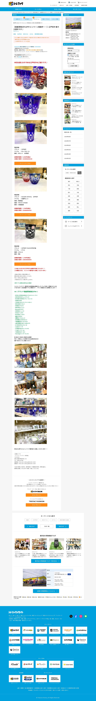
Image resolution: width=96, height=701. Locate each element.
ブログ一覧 (46, 526)
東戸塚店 (76, 597)
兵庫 (69, 199)
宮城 (69, 203)
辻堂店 (65, 597)
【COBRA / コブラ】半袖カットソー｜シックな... (77, 88)
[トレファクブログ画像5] (30, 242)
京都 (78, 196)
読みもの (62, 5)
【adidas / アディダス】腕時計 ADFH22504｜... (77, 116)
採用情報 (77, 5)
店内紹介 (27, 19)
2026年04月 (67, 154)
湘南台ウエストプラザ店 (51, 597)
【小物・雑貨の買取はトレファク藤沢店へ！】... (77, 111)
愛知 (78, 203)
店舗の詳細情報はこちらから (46, 591)
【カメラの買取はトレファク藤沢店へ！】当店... (77, 106)
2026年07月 (67, 141)
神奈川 (77, 181)
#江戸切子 (19, 34)
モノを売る (38, 9)
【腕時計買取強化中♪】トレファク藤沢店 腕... (77, 122)
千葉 (69, 189)
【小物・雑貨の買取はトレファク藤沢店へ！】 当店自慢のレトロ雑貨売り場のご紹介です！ (39, 555)
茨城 (78, 185)
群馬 (78, 189)
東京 (69, 181)
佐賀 (78, 210)
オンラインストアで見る (25, 163)
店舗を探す (18, 9)
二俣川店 (35, 597)
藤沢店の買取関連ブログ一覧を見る (46, 561)
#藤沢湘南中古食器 (39, 34)
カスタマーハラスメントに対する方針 (43, 690)
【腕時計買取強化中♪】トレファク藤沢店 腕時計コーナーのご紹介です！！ (73, 555)
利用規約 (30, 690)
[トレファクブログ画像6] (30, 367)
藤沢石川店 (60, 597)
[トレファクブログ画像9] (30, 443)
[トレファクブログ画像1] (30, 90)
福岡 (69, 210)
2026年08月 (67, 136)
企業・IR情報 (69, 5)
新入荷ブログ (77, 9)
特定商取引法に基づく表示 (53, 688)
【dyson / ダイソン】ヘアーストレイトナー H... (77, 77)
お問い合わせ (64, 690)
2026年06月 (67, 145)
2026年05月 (67, 149)
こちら (28, 39)
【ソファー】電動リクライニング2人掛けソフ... (77, 83)
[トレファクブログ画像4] (30, 191)
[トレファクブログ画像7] (30, 394)
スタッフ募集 (55, 19)
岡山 (78, 207)
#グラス (31, 34)
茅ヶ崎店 (70, 597)
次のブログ (61, 526)
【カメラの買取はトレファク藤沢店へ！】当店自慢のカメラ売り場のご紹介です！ (22, 555)
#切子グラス (25, 34)
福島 (78, 199)
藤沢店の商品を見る (36, 495)
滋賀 (69, 196)
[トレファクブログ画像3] (30, 144)
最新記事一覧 (67, 132)
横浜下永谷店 (41, 597)
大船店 (25, 597)
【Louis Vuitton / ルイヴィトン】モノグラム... (77, 93)
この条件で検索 (73, 66)
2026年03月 (67, 158)
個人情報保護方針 (29, 688)
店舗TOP (18, 19)
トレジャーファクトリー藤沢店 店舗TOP (32, 12)
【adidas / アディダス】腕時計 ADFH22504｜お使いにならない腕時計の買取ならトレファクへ (56, 555)
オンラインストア (83, 2)
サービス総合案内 (72, 221)
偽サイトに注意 (56, 690)
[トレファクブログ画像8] (30, 416)
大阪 (78, 192)
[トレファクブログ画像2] (30, 117)
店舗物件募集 (84, 5)
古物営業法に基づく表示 (40, 688)
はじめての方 (73, 2)
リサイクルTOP (14, 12)
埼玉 (69, 185)
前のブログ (32, 526)
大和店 (30, 597)
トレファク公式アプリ (74, 226)
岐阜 (69, 207)
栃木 (69, 192)
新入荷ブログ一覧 (21, 12)
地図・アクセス (45, 19)
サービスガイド (53, 5)
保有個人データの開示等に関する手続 (70, 688)
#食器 (14, 34)
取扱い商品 (57, 9)
